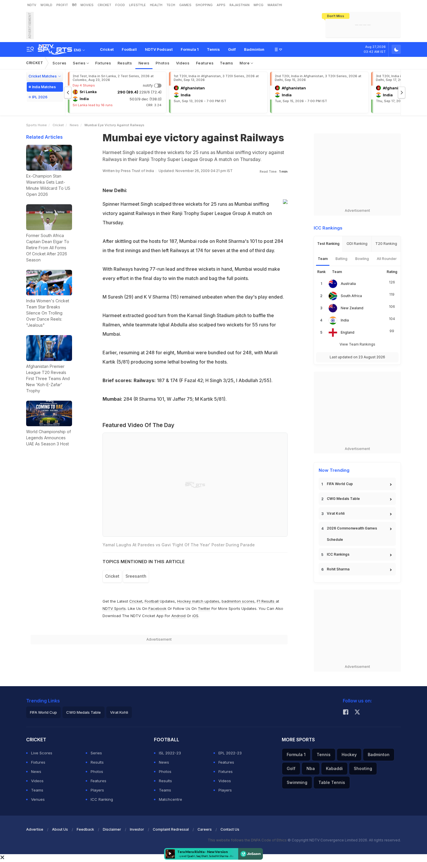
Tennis (213, 49)
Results (125, 63)
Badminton (254, 49)
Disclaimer (112, 829)
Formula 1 (190, 49)
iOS (195, 615)
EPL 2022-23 (230, 753)
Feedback (85, 829)
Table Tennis (331, 782)
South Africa (351, 296)
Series (80, 63)
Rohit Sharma (338, 569)
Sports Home (36, 125)
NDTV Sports (114, 608)
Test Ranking (328, 243)
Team (323, 258)
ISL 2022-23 (170, 753)
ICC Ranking (102, 799)
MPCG (258, 5)
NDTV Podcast (159, 49)
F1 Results (266, 601)
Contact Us (229, 829)
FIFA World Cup (340, 484)
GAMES (185, 5)
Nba (310, 768)
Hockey (349, 754)
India (345, 320)
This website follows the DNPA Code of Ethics (248, 840)
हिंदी (74, 5)
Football (129, 49)
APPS (221, 5)
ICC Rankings (338, 554)
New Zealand (352, 308)
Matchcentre (170, 799)
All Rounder (387, 258)
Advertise (34, 829)
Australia (348, 283)
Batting (341, 258)
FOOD (120, 5)
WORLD (46, 5)
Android (178, 615)
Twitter (204, 608)
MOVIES (87, 5)
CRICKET (104, 5)
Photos (162, 63)
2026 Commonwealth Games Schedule (352, 534)
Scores (60, 63)
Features (205, 63)
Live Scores (41, 753)
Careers (205, 829)
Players (97, 790)
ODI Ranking (357, 243)
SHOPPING (204, 5)
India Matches (44, 87)
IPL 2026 (39, 97)
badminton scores (238, 601)
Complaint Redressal (171, 829)
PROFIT (62, 5)
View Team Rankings (357, 344)
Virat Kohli (336, 513)
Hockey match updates (198, 601)
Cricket (107, 49)
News (144, 63)
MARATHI (275, 5)
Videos (183, 63)
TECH (170, 5)
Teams (226, 63)
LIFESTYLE (137, 5)
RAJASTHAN (239, 5)
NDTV (31, 5)
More (245, 63)
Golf (232, 49)
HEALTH (156, 5)
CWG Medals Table (343, 498)
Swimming (297, 782)
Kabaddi (334, 768)
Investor (137, 829)
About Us (60, 829)
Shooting (363, 768)
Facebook (157, 608)
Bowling (362, 258)
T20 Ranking (386, 243)
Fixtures (103, 63)
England (347, 332)
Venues (38, 799)
